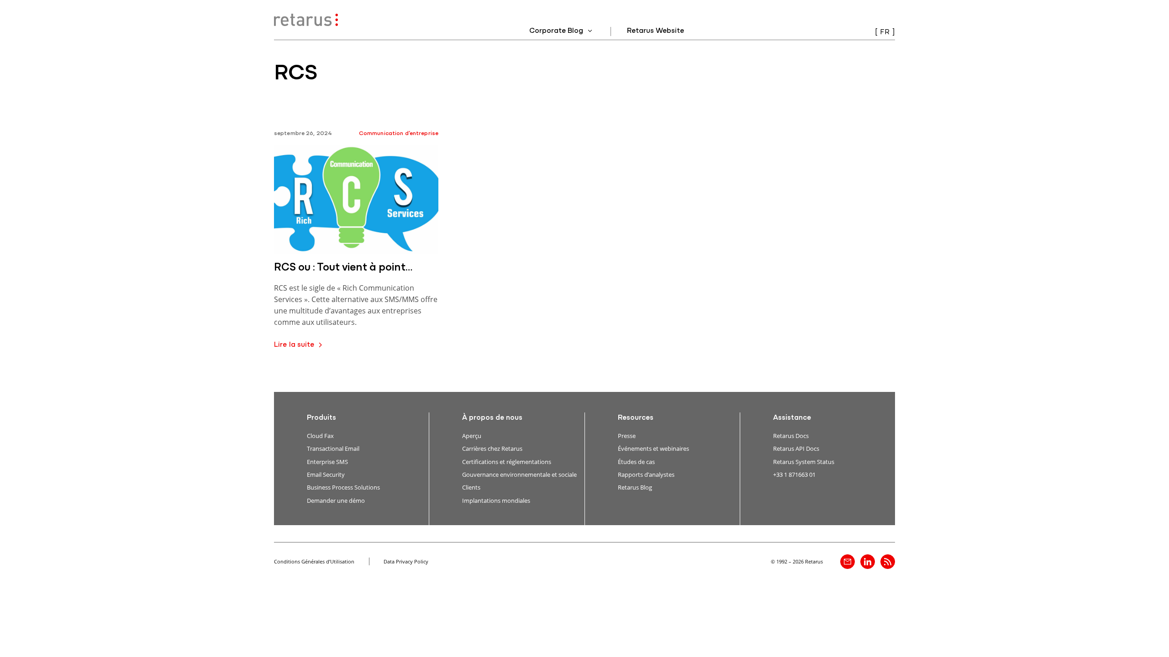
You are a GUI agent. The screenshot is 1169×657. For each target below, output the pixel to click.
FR (884, 32)
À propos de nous (492, 418)
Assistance (792, 418)
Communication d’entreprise (398, 133)
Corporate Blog (557, 31)
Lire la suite (294, 345)
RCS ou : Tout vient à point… (343, 267)
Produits (321, 418)
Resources (635, 418)
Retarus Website (655, 31)
